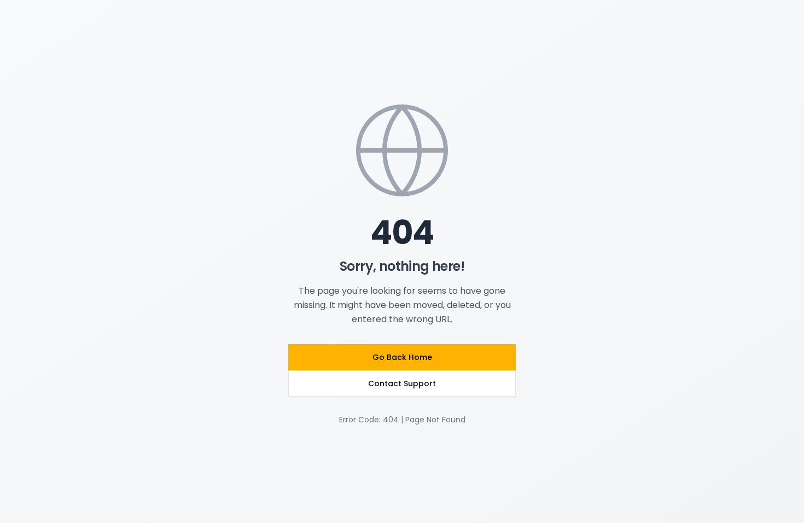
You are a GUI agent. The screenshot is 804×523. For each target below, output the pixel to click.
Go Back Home (402, 357)
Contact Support (402, 383)
